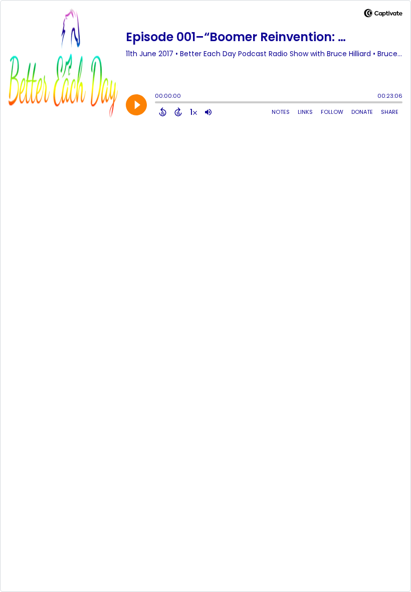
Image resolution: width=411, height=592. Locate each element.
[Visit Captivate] (383, 15)
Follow (332, 112)
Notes (281, 112)
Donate (362, 112)
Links (305, 112)
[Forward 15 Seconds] (178, 112)
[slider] (157, 103)
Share (389, 112)
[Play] (136, 104)
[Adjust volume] (208, 112)
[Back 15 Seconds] (162, 112)
